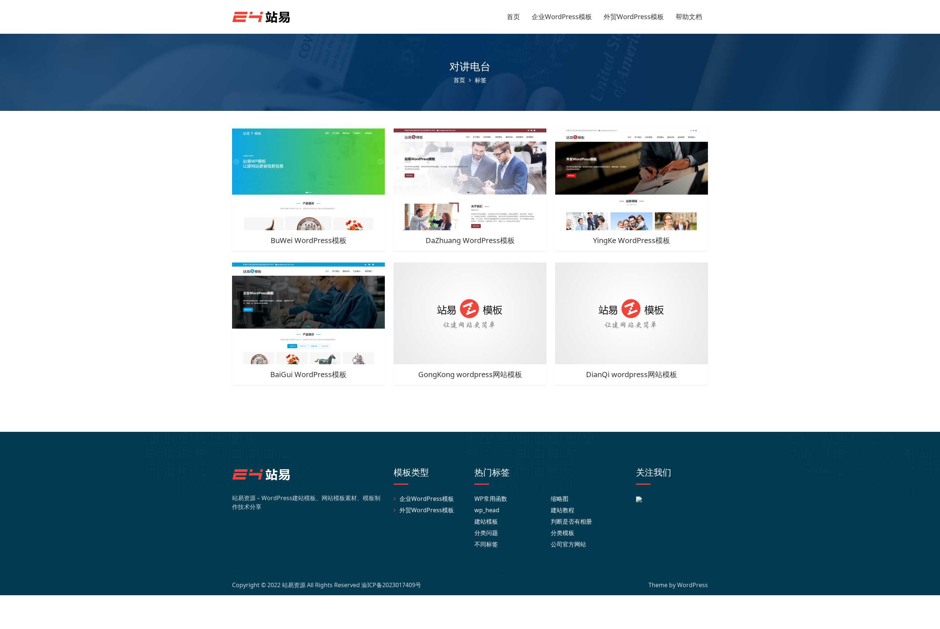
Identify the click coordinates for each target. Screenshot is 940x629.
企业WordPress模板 (562, 16)
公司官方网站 (568, 544)
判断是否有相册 (571, 521)
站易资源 (294, 585)
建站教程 (562, 510)
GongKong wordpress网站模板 (470, 374)
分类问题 (486, 533)
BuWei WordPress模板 (309, 240)
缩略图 (559, 499)
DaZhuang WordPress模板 (470, 240)
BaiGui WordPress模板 (308, 374)
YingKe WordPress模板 (631, 240)
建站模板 (486, 521)
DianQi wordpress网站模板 (631, 374)
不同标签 (486, 544)
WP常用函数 (490, 499)
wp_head (486, 510)
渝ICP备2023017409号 (391, 585)
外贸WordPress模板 (634, 16)
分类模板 (562, 533)
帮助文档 (689, 16)
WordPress (692, 585)
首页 (513, 16)
